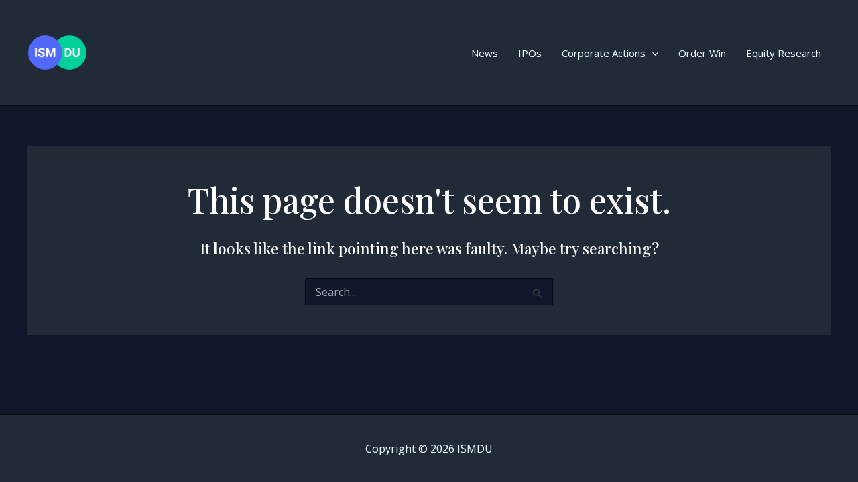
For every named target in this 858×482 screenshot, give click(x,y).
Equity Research (783, 53)
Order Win (702, 53)
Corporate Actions (604, 53)
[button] (652, 53)
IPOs (530, 53)
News (484, 53)
